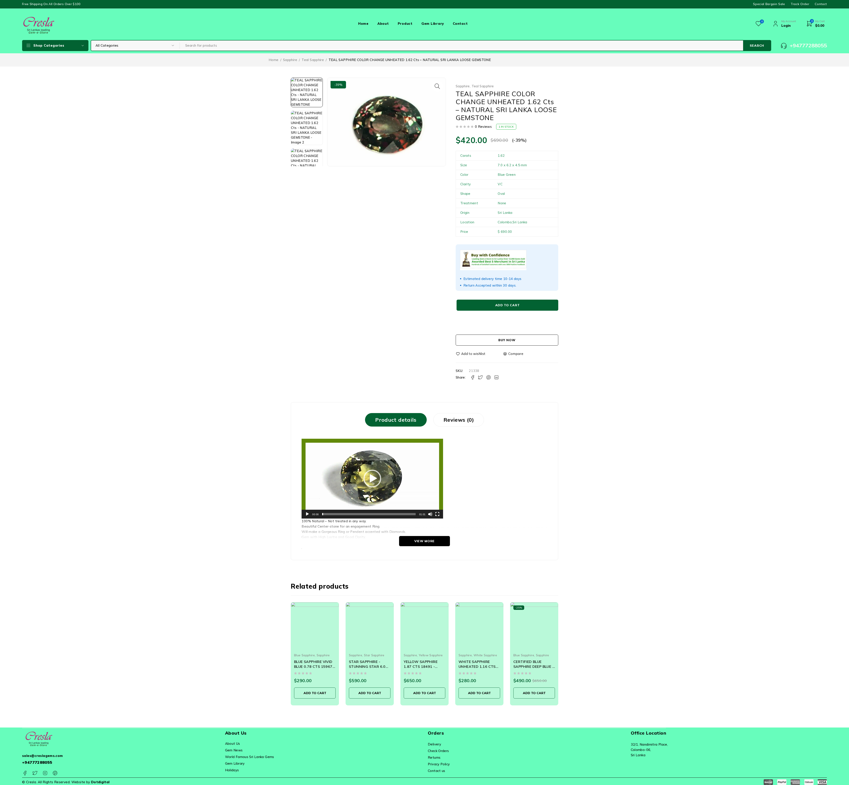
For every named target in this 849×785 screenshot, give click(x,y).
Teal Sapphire (313, 60)
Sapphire (290, 60)
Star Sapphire (319, 655)
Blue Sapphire (469, 655)
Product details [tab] (396, 419)
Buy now (506, 340)
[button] (437, 86)
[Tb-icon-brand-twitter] (35, 773)
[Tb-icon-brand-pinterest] (55, 773)
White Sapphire (430, 655)
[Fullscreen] (437, 514)
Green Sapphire (525, 655)
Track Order (800, 4)
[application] (372, 479)
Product (405, 23)
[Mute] (430, 514)
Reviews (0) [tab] (459, 419)
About (383, 23)
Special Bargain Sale (769, 4)
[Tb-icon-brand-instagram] (45, 773)
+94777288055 (37, 762)
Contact (821, 4)
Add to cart (507, 305)
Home (363, 23)
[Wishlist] (471, 353)
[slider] (368, 514)
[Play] (307, 514)
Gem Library (432, 23)
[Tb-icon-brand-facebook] (25, 773)
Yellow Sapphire (376, 655)
